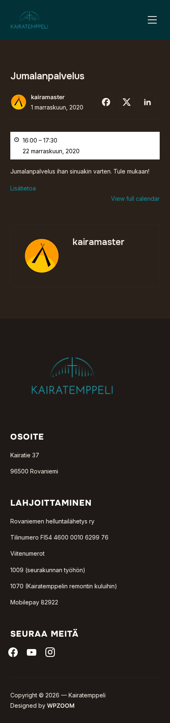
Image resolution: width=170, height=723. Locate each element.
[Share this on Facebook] (106, 102)
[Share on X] (126, 102)
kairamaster (48, 96)
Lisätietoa (23, 188)
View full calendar (135, 198)
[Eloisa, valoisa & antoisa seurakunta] (72, 343)
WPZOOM (61, 705)
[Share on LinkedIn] (147, 102)
